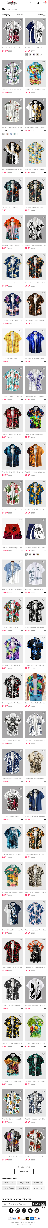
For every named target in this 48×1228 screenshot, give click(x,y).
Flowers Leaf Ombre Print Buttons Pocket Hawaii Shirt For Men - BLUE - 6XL (35, 358)
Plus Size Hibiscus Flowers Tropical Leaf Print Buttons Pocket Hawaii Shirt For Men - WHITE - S (12, 90)
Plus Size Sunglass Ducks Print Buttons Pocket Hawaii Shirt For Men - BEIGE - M (35, 169)
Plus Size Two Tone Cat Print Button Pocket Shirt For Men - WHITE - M (35, 1005)
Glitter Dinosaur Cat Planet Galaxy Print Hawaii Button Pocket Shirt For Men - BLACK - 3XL (35, 434)
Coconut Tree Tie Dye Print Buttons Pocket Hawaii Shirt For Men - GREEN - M (35, 703)
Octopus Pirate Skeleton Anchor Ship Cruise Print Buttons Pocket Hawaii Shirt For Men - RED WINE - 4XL (12, 816)
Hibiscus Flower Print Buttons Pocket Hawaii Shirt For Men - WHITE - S (35, 396)
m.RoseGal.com (13, 3)
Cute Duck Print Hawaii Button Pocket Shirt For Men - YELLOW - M (12, 358)
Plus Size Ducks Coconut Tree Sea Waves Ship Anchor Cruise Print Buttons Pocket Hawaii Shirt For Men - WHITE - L (12, 1119)
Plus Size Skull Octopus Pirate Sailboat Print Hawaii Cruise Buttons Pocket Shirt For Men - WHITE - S (12, 48)
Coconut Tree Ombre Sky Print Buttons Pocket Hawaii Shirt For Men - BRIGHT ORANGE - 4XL (12, 245)
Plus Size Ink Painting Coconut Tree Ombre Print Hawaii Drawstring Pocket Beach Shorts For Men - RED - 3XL (12, 547)
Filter (40, 15)
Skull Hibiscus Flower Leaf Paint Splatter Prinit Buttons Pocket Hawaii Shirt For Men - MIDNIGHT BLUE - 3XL (12, 930)
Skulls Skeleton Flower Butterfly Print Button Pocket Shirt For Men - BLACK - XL (35, 627)
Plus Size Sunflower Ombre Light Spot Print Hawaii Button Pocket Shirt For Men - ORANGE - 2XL (35, 472)
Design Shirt (24, 1183)
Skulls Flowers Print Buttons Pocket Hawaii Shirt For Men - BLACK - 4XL (12, 741)
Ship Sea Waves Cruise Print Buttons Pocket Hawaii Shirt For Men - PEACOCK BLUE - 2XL (12, 854)
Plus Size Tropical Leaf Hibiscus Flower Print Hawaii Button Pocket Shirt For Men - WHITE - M (35, 1157)
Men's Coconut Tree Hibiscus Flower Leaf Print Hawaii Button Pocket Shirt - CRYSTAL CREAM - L (12, 127)
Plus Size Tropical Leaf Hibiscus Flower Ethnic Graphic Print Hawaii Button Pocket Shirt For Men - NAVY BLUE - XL (35, 1119)
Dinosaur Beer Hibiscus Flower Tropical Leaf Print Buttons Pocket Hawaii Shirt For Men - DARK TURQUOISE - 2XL (12, 627)
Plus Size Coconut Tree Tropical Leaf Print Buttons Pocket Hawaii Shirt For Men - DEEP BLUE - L (35, 48)
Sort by (20, 15)
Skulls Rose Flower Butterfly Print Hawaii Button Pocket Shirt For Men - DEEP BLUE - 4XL (35, 816)
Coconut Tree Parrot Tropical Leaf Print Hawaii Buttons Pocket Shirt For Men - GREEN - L (35, 1043)
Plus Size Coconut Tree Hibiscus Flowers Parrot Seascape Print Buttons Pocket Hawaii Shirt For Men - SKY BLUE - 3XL (35, 90)
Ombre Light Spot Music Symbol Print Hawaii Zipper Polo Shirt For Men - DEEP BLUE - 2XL (35, 665)
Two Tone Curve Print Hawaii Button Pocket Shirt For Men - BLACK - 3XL (12, 169)
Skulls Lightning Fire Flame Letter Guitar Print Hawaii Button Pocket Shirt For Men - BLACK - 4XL (12, 703)
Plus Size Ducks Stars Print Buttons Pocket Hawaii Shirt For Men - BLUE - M (35, 510)
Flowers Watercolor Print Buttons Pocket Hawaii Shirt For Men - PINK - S (35, 930)
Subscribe (39, 1204)
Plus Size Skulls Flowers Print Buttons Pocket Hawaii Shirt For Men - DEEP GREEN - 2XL (35, 207)
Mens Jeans (9, 1188)
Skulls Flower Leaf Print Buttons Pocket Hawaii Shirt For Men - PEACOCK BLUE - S (35, 283)
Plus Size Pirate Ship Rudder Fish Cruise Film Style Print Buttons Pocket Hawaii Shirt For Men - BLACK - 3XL (35, 1081)
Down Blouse (9, 1183)
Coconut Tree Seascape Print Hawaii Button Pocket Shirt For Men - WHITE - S (35, 245)
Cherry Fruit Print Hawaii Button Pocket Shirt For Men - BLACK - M (12, 968)
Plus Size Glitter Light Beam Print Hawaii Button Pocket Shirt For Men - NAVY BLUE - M (12, 472)
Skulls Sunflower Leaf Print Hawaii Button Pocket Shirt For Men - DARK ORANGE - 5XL (35, 854)
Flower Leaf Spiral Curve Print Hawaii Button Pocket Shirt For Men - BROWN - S (35, 321)
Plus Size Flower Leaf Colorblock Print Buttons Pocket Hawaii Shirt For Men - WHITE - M (12, 589)
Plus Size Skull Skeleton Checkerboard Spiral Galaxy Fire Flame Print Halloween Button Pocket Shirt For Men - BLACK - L (12, 1157)
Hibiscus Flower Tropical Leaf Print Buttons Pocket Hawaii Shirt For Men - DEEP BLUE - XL (12, 283)
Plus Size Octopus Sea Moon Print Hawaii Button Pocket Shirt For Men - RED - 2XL (12, 434)
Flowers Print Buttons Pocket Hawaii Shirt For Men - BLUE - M (12, 779)
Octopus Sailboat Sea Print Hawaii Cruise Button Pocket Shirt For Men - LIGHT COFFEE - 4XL (35, 779)
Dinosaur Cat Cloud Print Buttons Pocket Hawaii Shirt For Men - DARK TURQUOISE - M (12, 892)
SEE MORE (24, 1171)
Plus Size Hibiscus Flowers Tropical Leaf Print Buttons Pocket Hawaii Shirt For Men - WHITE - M (12, 510)
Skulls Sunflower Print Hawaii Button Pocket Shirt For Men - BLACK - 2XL (35, 127)
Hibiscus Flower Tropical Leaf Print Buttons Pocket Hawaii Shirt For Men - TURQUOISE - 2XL (12, 396)
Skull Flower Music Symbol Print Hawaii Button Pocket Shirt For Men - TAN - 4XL (35, 892)
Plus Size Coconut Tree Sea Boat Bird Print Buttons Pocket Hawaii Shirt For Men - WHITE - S (35, 589)
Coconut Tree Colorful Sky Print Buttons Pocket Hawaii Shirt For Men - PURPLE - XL (12, 665)
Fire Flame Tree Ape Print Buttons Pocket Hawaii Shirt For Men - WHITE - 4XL (35, 741)
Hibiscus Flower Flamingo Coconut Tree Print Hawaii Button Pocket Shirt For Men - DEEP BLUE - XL (12, 321)
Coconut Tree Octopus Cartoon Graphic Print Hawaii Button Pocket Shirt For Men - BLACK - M (12, 1081)
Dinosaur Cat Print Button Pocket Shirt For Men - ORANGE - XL (35, 968)
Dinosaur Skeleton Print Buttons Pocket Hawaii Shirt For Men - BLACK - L (12, 1005)
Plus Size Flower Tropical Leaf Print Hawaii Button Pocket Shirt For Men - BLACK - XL (12, 1043)
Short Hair (37, 1183)
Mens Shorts (23, 1188)
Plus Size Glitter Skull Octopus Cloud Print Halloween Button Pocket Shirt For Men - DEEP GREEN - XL (12, 207)
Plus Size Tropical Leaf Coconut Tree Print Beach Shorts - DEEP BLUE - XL (35, 547)
